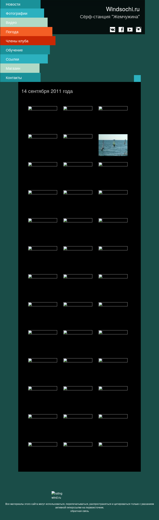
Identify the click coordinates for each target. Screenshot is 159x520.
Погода (12, 31)
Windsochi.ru (123, 9)
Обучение (14, 49)
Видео (11, 22)
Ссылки (12, 59)
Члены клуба (17, 40)
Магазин (13, 68)
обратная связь (79, 511)
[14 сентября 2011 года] (42, 117)
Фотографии (16, 13)
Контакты (14, 77)
